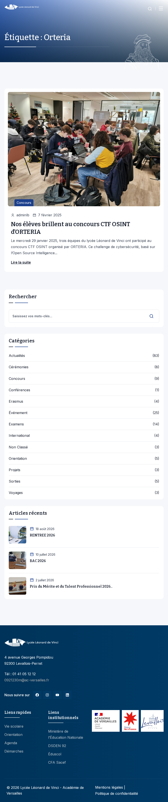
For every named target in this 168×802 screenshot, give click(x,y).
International (19, 436)
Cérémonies (18, 367)
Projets (14, 470)
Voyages (16, 493)
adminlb (22, 215)
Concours (24, 203)
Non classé (18, 447)
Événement (18, 413)
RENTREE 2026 (42, 535)
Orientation (18, 459)
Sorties (14, 481)
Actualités (17, 356)
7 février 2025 (49, 215)
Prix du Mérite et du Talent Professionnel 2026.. (71, 586)
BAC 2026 (38, 561)
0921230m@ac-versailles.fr (26, 680)
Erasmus (16, 401)
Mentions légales (109, 787)
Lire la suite (21, 262)
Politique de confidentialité (116, 793)
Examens (16, 424)
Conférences (19, 390)
